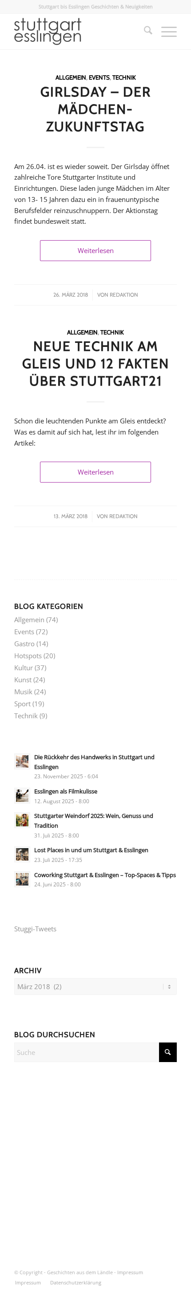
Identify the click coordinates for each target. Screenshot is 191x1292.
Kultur (23, 667)
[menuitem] (143, 31)
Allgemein (71, 77)
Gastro (24, 643)
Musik (23, 691)
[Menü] (164, 31)
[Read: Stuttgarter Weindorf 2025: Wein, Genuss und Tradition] (22, 820)
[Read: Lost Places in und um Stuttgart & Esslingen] (22, 854)
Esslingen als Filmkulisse (65, 791)
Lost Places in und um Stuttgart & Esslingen (91, 850)
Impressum (130, 1272)
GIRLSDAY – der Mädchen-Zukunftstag (95, 109)
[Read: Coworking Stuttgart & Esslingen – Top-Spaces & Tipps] (22, 879)
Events (99, 77)
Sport (22, 703)
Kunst (23, 679)
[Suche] (143, 31)
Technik (124, 77)
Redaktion (124, 294)
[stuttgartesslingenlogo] (79, 31)
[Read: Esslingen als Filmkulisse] (22, 796)
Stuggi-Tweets (35, 928)
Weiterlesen (96, 250)
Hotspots (28, 655)
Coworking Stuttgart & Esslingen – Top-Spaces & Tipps (105, 875)
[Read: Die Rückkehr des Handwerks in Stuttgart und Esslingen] (22, 761)
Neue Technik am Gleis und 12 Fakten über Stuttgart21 (95, 363)
